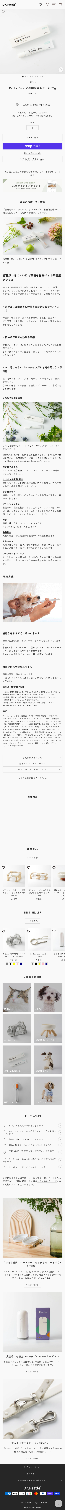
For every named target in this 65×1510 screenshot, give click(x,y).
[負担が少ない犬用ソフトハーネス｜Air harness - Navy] (21, 964)
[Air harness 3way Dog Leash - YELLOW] (39, 964)
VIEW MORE (32, 1285)
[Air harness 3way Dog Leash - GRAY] (32, 964)
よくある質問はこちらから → (32, 777)
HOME (31, 81)
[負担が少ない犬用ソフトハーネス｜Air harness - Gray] (7, 964)
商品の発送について (32, 758)
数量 (32, 122)
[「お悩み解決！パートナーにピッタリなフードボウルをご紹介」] (32, 1228)
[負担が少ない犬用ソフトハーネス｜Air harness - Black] (10, 964)
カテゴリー (31, 1473)
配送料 (19, 116)
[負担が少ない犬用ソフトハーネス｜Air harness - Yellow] (14, 964)
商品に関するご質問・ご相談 (32, 769)
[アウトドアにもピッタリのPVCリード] (32, 1409)
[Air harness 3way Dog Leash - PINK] (43, 964)
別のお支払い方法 (32, 153)
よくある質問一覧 (37, 1177)
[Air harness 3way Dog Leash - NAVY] (46, 964)
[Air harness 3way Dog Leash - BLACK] (36, 964)
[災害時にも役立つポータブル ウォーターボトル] (32, 1322)
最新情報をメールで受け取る (32, 1480)
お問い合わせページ (47, 1181)
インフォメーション (32, 1467)
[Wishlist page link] (42, 4)
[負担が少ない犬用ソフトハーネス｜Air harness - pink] (17, 964)
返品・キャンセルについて (33, 763)
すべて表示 (32, 857)
